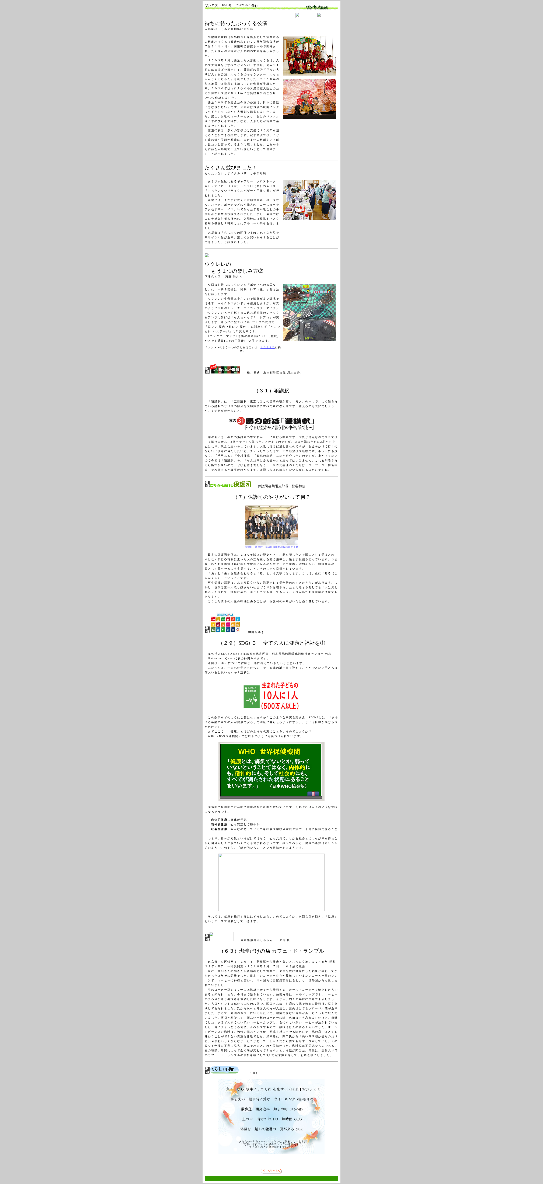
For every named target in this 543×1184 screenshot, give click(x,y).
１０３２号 (267, 347)
